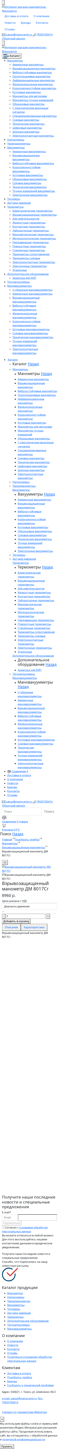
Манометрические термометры (33, 234)
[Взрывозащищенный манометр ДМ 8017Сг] (29, 868)
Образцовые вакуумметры (29, 179)
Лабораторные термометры (30, 230)
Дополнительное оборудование (28, 274)
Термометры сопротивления (30, 254)
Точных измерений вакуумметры (33, 191)
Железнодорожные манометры (32, 84)
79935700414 (44, 34)
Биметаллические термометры (32, 211)
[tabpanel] (29, 1067)
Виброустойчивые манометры (32, 72)
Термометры (15, 207)
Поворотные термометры (29, 246)
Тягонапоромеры (18, 282)
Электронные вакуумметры (30, 195)
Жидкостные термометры (29, 222)
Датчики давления (19, 203)
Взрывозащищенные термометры (34, 215)
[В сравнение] (5, 862)
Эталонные (19, 270)
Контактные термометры (28, 226)
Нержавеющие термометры (30, 242)
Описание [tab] (11, 927)
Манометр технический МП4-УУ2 (29, 1029)
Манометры (15, 60)
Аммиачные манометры (28, 64)
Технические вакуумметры (29, 187)
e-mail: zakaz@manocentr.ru (19, 1398)
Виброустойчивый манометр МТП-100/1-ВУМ (29, 1180)
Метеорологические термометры (34, 238)
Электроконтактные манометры (33, 136)
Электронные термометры (29, 266)
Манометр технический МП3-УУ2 (29, 965)
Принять (7, 1446)
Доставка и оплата (16, 16)
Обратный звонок (13, 38)
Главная (7, 839)
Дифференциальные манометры (33, 80)
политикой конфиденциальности (23, 1439)
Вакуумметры (16, 147)
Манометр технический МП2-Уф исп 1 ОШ (29, 1067)
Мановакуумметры (19, 286)
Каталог (14, 56)
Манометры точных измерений (32, 100)
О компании (41, 16)
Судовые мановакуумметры (30, 333)
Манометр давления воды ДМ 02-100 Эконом (26, 1106)
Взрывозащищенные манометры (33, 68)
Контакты (42, 23)
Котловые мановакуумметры (31, 329)
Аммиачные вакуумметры (29, 151)
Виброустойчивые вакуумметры (33, 163)
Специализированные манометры (34, 116)
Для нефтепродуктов (25, 219)
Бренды (26, 23)
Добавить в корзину (16, 921)
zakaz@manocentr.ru (19, 34)
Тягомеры (13, 199)
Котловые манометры (26, 92)
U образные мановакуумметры (32, 290)
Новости (10, 23)
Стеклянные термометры (28, 250)
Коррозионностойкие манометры (34, 88)
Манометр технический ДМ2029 (24, 1141)
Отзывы (10, 29)
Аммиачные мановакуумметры (32, 294)
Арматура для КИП (24, 278)
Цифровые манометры (27, 128)
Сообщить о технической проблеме (30, 1385)
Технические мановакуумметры (32, 337)
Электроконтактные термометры (33, 262)
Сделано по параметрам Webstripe (24, 1412)
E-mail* (6, 1212)
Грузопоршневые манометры (31, 76)
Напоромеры (15, 139)
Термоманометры (18, 143)
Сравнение (19, 771)
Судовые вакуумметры (26, 183)
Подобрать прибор (27, 839)
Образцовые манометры (28, 104)
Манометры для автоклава (29, 96)
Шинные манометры (25, 132)
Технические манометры (28, 124)
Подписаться (11, 1223)
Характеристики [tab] (34, 927)
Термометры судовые (26, 258)
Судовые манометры (25, 120)
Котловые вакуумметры (27, 175)
